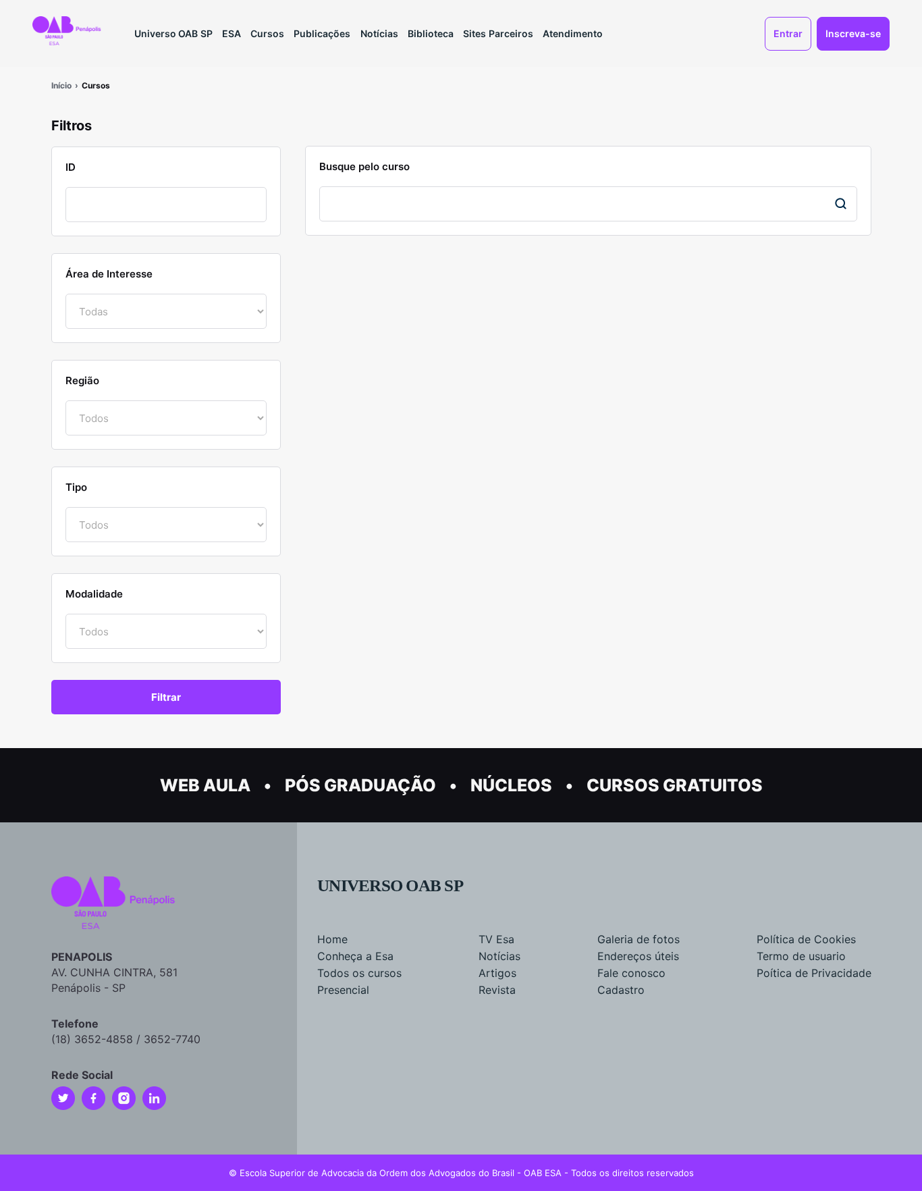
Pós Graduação (360, 785)
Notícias (379, 33)
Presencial (343, 990)
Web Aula (205, 785)
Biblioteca (431, 33)
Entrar (788, 33)
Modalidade (94, 593)
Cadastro (621, 990)
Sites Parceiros (498, 33)
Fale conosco (631, 973)
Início (61, 85)
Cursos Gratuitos (675, 785)
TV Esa (496, 939)
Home (332, 939)
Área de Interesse (109, 273)
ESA (231, 33)
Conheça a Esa (355, 956)
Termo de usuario (801, 956)
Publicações (322, 33)
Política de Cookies (806, 939)
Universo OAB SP (173, 33)
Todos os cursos (359, 973)
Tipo (76, 487)
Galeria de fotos (638, 939)
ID (70, 167)
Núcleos (511, 785)
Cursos (267, 33)
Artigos (497, 973)
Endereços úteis (638, 956)
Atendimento (573, 33)
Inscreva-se (853, 33)
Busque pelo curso (364, 166)
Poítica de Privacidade (814, 973)
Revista (497, 990)
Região (82, 380)
